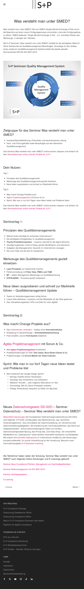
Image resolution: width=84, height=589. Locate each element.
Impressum (8, 565)
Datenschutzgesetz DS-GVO (32, 406)
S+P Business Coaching (32, 443)
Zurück (9, 486)
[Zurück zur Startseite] (42, 4)
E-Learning (8, 479)
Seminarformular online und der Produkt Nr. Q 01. (29, 154)
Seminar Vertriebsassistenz (15, 474)
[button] (4, 4)
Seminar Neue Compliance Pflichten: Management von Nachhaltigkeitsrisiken (37, 464)
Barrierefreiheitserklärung (14, 573)
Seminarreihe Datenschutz (25, 437)
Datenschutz (8, 569)
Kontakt (6, 561)
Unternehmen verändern (21, 329)
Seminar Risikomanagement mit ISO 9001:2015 (24, 469)
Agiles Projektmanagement (18, 197)
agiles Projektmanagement (22, 349)
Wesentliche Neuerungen (14, 416)
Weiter (75, 486)
